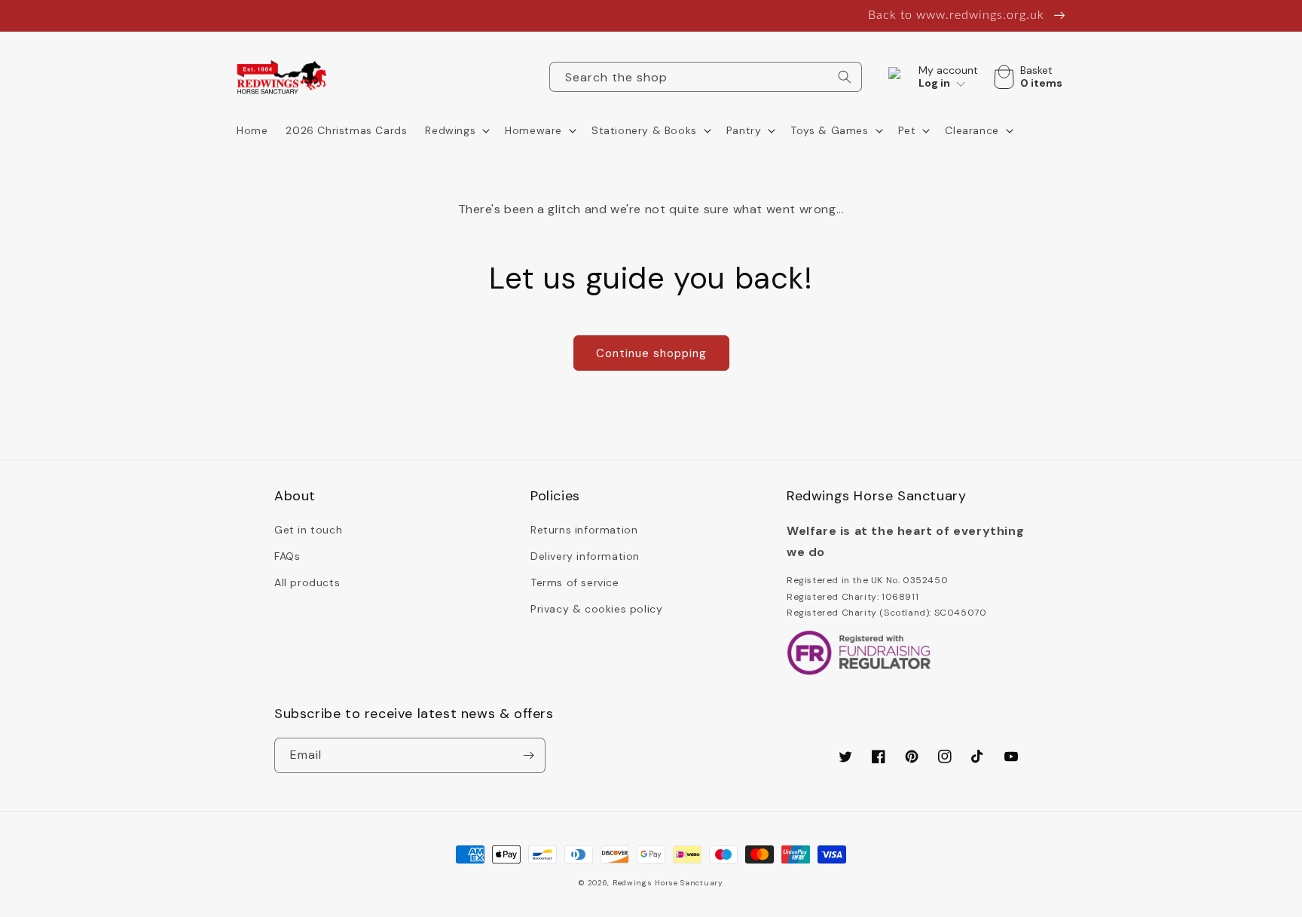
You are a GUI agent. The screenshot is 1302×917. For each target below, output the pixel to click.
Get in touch (308, 529)
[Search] (844, 76)
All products (307, 582)
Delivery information (585, 556)
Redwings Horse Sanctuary (668, 883)
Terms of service (574, 582)
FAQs (287, 556)
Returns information (583, 529)
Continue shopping (651, 353)
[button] (456, 130)
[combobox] (705, 77)
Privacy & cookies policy (596, 609)
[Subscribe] (528, 755)
